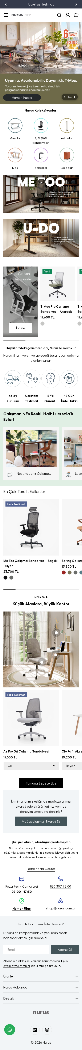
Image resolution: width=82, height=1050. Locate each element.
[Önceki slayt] (64, 96)
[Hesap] (67, 15)
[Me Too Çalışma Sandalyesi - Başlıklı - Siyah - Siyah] (5, 577)
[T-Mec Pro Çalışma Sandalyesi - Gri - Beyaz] (79, 323)
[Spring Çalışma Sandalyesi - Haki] (69, 572)
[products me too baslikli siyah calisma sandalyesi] (41, 195)
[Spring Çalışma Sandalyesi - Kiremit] (64, 572)
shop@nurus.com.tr (60, 908)
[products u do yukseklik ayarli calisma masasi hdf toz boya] (41, 239)
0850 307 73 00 (49, 4)
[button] (5, 4)
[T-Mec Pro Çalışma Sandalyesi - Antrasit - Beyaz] (42, 323)
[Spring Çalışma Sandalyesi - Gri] (75, 572)
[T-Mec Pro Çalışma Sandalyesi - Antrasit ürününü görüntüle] (57, 284)
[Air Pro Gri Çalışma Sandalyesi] (31, 718)
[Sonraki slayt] (74, 96)
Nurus (47, 1042)
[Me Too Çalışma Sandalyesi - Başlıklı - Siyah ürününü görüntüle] (31, 527)
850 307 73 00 (60, 886)
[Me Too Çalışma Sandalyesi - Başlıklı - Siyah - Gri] (11, 577)
